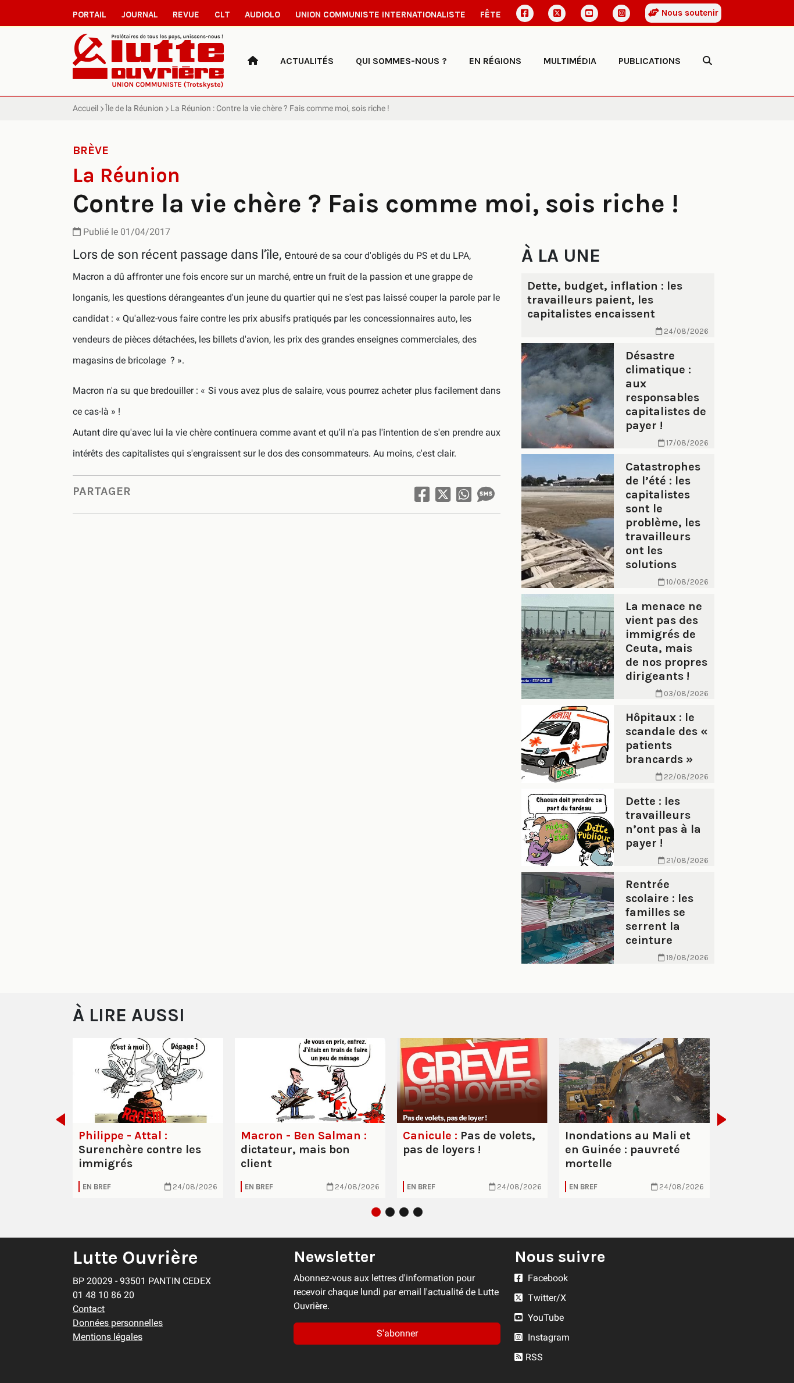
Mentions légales (107, 1336)
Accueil (85, 108)
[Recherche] (707, 61)
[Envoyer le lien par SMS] (486, 494)
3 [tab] (404, 1212)
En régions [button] (495, 60)
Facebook (546, 1278)
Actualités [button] (307, 60)
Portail (89, 14)
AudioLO (262, 14)
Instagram (547, 1337)
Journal (139, 14)
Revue (186, 14)
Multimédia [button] (569, 60)
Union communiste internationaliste (380, 14)
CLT (222, 14)
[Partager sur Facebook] (422, 494)
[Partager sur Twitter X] (442, 494)
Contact (89, 1308)
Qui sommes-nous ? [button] (401, 60)
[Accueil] (252, 61)
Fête (490, 14)
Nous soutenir (688, 13)
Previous (57, 1119)
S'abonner (397, 1333)
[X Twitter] (557, 13)
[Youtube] (589, 13)
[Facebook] (525, 13)
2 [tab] (390, 1212)
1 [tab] (376, 1212)
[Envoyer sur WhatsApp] (463, 494)
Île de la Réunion (134, 108)
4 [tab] (418, 1212)
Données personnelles (118, 1322)
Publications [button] (649, 60)
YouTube (544, 1317)
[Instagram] (621, 13)
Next (725, 1119)
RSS (534, 1357)
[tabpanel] (148, 1118)
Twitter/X (545, 1297)
